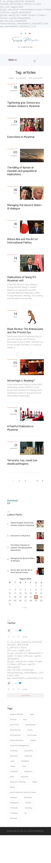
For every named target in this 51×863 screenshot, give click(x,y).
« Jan (24, 607)
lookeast (14, 771)
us (26, 813)
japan (12, 766)
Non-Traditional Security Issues (23, 792)
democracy (32, 735)
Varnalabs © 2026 (15, 831)
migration (28, 771)
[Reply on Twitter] (9, 637)
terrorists (14, 808)
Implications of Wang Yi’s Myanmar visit (21, 279)
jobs (24, 766)
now (16, 630)
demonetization (17, 740)
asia (25, 719)
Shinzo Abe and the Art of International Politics (22, 241)
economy (14, 751)
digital (33, 740)
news (12, 787)
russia (28, 803)
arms (32, 714)
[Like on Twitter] (19, 637)
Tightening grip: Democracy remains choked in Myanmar (23, 104)
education (29, 751)
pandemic (28, 797)
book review (15, 730)
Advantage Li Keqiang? (21, 380)
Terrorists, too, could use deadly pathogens (22, 462)
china (30, 730)
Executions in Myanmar (21, 136)
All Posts (21, 78)
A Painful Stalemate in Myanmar (20, 428)
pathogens (14, 803)
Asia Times (14, 725)
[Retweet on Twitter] (14, 637)
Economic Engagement (19, 745)
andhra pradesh (16, 714)
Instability (25, 761)
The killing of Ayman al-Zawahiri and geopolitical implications (21, 171)
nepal (34, 782)
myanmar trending (18, 782)
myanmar (25, 777)
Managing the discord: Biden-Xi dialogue (24, 207)
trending (28, 808)
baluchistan (31, 725)
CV (8, 503)
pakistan (13, 797)
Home (11, 78)
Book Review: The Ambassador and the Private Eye (25, 330)
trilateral (14, 813)
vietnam (13, 818)
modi (12, 777)
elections (14, 756)
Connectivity (15, 735)
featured (28, 756)
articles (13, 719)
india (12, 761)
